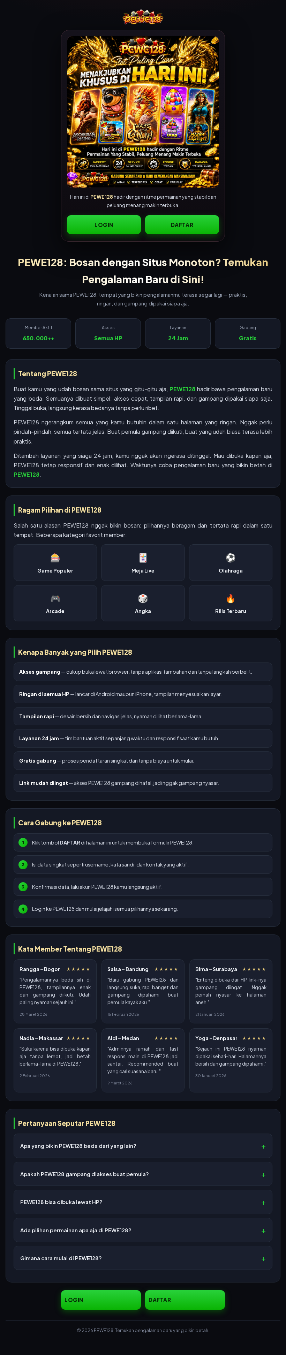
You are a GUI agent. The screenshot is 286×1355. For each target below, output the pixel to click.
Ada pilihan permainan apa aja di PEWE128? (75, 1230)
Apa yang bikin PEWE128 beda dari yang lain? (78, 1145)
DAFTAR (182, 224)
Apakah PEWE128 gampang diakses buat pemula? (84, 1174)
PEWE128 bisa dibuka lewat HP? (61, 1201)
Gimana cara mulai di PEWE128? (61, 1258)
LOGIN (104, 224)
